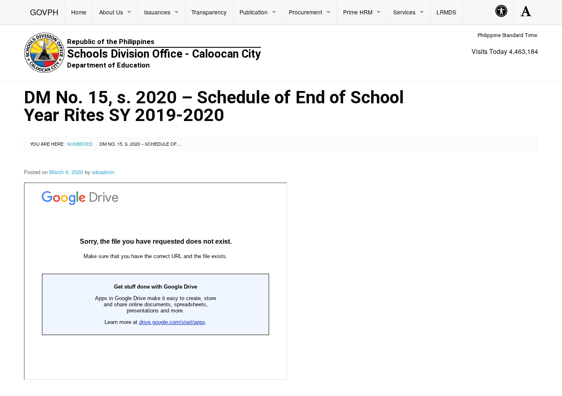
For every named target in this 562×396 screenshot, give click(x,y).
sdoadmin (103, 172)
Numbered (80, 143)
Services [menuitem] (404, 12)
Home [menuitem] (78, 12)
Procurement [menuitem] (305, 12)
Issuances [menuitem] (157, 12)
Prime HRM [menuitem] (357, 12)
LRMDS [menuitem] (446, 12)
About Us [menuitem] (111, 12)
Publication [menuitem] (253, 12)
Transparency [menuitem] (209, 12)
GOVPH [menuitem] (44, 11)
